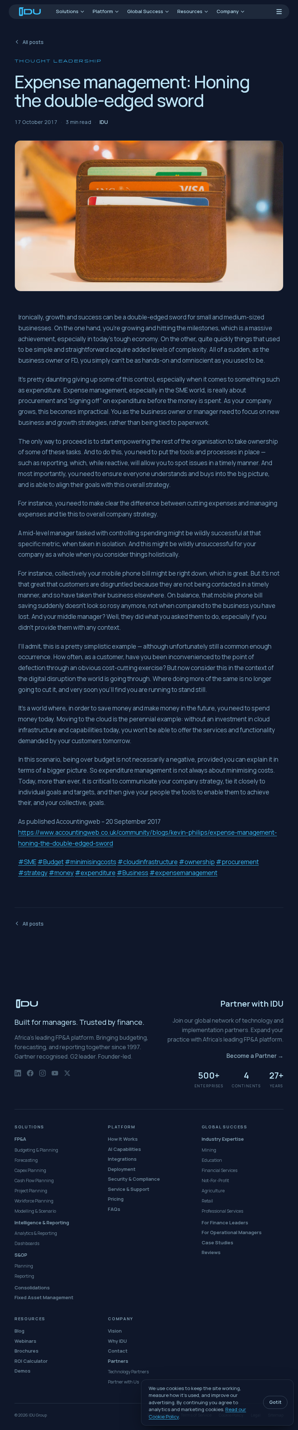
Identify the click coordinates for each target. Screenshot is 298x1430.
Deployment (122, 1169)
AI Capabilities (124, 1149)
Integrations (122, 1159)
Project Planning (31, 1191)
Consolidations (32, 1287)
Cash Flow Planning (34, 1180)
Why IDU (117, 1341)
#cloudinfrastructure (147, 862)
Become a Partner (254, 1056)
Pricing (116, 1199)
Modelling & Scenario (35, 1211)
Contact (118, 1351)
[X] (67, 1077)
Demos (23, 1370)
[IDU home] (30, 11)
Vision (115, 1331)
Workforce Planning (34, 1201)
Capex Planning (30, 1170)
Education (212, 1160)
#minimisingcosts (90, 862)
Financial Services (219, 1170)
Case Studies (217, 1242)
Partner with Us (123, 1382)
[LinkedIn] (18, 1077)
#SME (27, 862)
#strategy (33, 873)
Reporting (24, 1276)
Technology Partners (128, 1372)
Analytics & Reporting (36, 1233)
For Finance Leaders (225, 1222)
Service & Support (128, 1189)
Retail (207, 1201)
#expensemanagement (183, 873)
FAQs (114, 1209)
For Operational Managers (232, 1232)
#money (61, 873)
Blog (19, 1331)
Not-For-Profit (215, 1180)
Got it (275, 1402)
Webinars (25, 1341)
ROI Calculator (31, 1361)
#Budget (50, 862)
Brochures (27, 1351)
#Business (132, 873)
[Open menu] (279, 11)
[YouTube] (55, 1077)
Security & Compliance (134, 1179)
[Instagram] (42, 1077)
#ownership (197, 862)
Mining (209, 1150)
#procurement (237, 862)
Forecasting (26, 1160)
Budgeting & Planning (36, 1150)
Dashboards (27, 1243)
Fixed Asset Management (44, 1297)
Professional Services (222, 1211)
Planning (24, 1266)
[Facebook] (30, 1077)
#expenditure (95, 873)
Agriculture (213, 1191)
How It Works (123, 1139)
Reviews (211, 1252)
